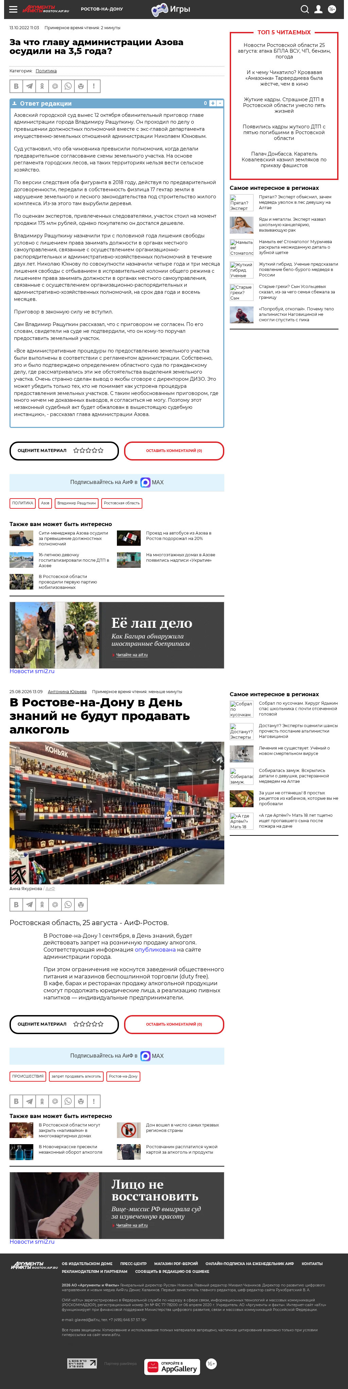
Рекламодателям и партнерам (94, 1271)
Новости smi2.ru (32, 671)
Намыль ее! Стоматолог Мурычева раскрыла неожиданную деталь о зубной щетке (295, 247)
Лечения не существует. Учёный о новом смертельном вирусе (294, 750)
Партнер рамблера (120, 1363)
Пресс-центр (133, 1264)
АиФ (50, 888)
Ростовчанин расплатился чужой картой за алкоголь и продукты (182, 1149)
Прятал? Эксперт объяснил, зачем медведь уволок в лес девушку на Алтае (295, 202)
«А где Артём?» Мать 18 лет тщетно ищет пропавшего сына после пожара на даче (296, 821)
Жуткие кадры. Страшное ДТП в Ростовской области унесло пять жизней (284, 105)
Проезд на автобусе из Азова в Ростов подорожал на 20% (178, 535)
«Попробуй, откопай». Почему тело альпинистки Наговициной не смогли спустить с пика (296, 314)
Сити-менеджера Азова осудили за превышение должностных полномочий (73, 538)
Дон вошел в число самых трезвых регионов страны (182, 1127)
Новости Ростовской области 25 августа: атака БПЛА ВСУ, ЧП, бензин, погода (284, 51)
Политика (46, 70)
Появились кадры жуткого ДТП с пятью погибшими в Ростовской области (284, 132)
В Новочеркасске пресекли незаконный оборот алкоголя (70, 1149)
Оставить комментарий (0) (174, 451)
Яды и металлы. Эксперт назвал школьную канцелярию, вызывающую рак (292, 225)
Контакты (312, 1264)
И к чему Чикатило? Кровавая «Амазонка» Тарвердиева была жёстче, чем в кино (284, 78)
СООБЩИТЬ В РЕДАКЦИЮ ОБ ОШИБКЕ (172, 1271)
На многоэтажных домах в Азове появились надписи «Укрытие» (180, 557)
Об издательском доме (87, 1264)
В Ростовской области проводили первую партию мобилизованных (68, 582)
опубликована (155, 949)
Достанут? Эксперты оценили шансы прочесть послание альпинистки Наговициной (298, 731)
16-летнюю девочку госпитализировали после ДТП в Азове (74, 560)
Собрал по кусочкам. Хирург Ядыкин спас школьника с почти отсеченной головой (298, 709)
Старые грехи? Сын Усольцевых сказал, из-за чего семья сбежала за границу (297, 292)
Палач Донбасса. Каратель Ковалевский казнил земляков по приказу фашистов (284, 159)
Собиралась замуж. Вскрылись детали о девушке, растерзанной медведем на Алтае (294, 776)
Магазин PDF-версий (176, 1264)
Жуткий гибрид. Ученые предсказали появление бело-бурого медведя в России (298, 269)
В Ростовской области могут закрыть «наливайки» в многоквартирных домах (69, 1130)
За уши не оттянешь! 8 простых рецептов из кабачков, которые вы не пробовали (298, 798)
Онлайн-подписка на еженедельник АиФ (250, 1264)
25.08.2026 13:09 (26, 691)
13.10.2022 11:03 (24, 27)
